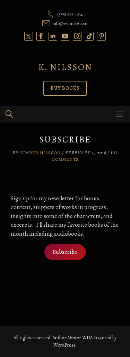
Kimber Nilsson (40, 153)
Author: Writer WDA (72, 337)
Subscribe (65, 252)
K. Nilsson (65, 67)
